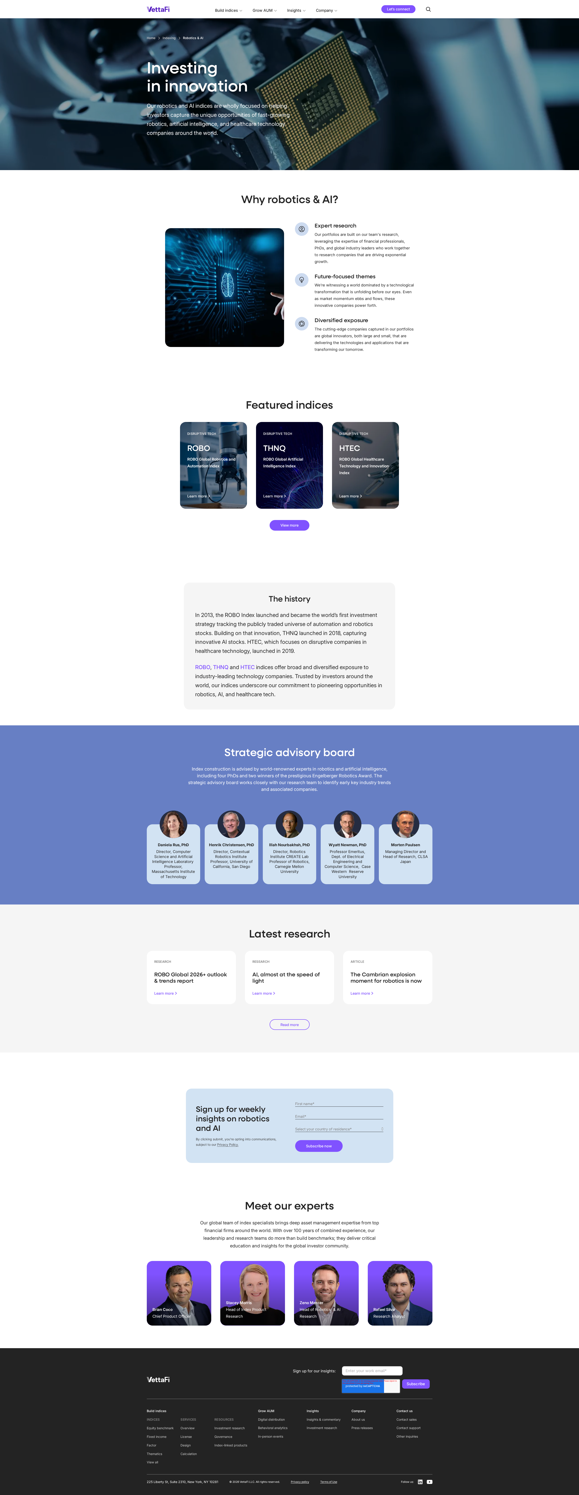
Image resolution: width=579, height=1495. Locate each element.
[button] (229, 9)
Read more (289, 1024)
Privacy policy (300, 1481)
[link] (213, 465)
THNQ (221, 667)
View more (289, 525)
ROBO (202, 667)
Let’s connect (398, 9)
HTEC (248, 667)
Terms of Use (328, 1481)
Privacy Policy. (228, 1144)
